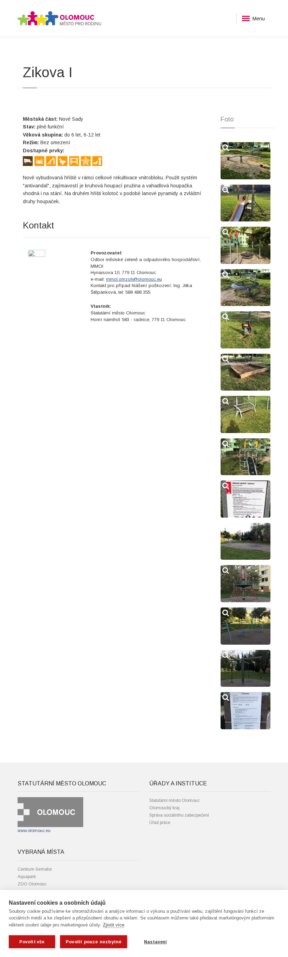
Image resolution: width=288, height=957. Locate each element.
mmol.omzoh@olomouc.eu (134, 279)
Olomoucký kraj (164, 807)
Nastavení (155, 941)
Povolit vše (31, 941)
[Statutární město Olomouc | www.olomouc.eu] (50, 812)
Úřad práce (159, 822)
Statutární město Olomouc (174, 800)
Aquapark (27, 876)
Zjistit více (113, 925)
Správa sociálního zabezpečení (179, 815)
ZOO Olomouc (32, 884)
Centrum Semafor (35, 869)
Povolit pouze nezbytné (94, 941)
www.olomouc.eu (34, 830)
